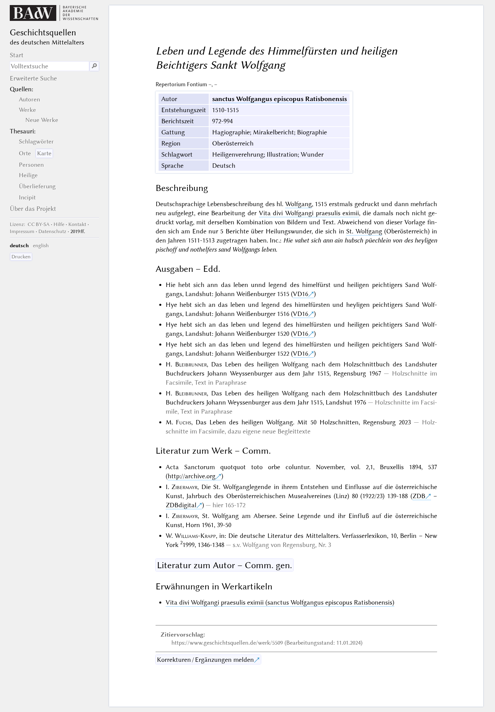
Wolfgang (298, 204)
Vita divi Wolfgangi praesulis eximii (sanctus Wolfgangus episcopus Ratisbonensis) (280, 602)
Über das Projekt (33, 209)
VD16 (300, 294)
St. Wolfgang (364, 231)
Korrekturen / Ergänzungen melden (205, 660)
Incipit (27, 197)
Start (17, 55)
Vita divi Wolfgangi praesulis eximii (309, 213)
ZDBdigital (181, 505)
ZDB (418, 496)
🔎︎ (94, 66)
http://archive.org (192, 476)
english (41, 245)
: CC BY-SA (30, 224)
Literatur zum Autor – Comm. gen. (224, 565)
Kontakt (77, 224)
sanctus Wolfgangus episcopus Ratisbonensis (279, 99)
